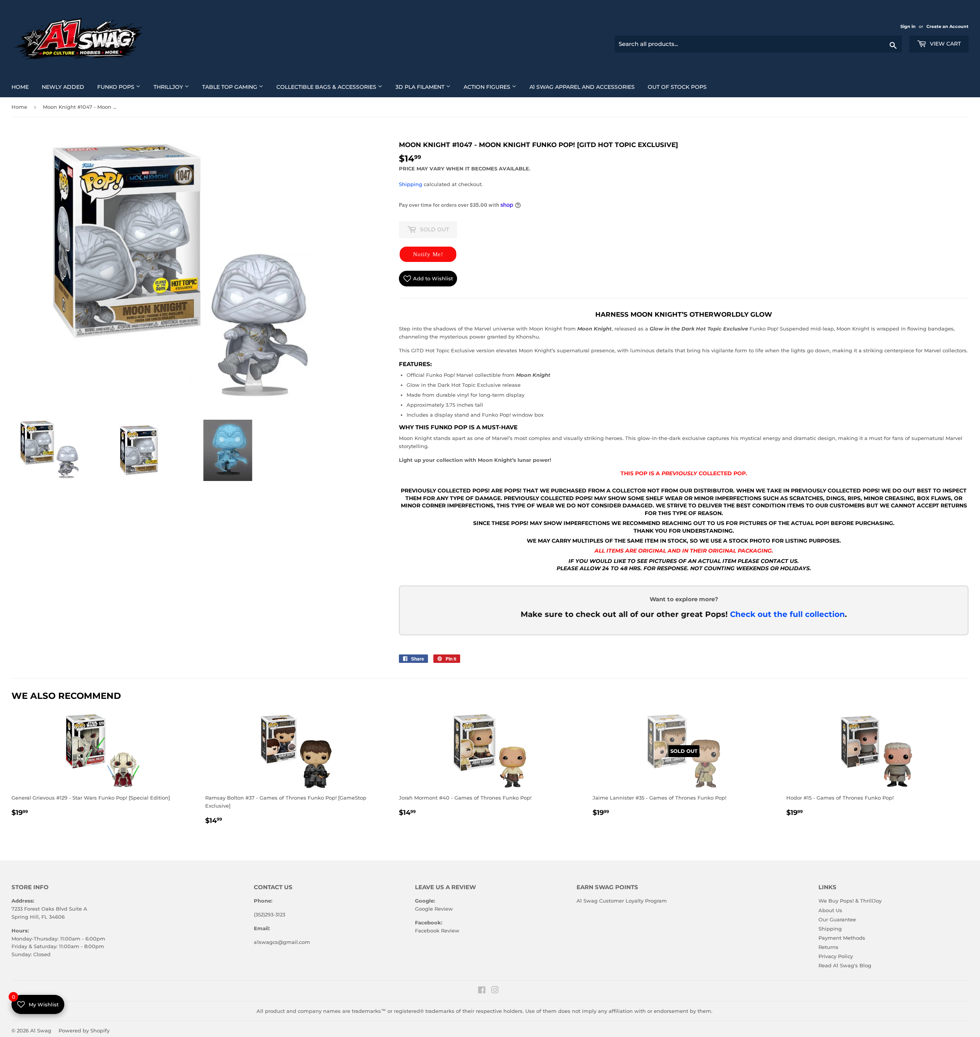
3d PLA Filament (425, 86)
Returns (828, 947)
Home (22, 86)
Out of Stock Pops (680, 86)
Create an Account (947, 26)
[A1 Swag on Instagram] (495, 991)
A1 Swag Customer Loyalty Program (622, 901)
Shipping (410, 184)
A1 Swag (40, 1030)
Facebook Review (437, 930)
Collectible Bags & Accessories (332, 86)
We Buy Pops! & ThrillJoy (850, 901)
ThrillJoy (174, 86)
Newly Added (66, 86)
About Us (830, 910)
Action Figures (493, 86)
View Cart (944, 43)
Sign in (908, 26)
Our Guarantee (837, 919)
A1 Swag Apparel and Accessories (584, 86)
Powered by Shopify (84, 1030)
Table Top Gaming (235, 86)
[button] (428, 254)
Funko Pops (121, 86)
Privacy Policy (835, 956)
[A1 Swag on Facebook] (482, 991)
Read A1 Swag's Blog (844, 965)
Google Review (434, 909)
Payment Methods (841, 938)
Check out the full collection (787, 614)
